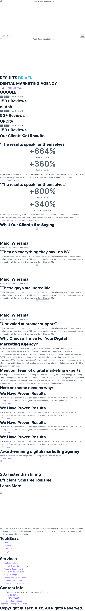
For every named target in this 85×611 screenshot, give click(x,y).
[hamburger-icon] (82, 36)
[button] (11, 88)
